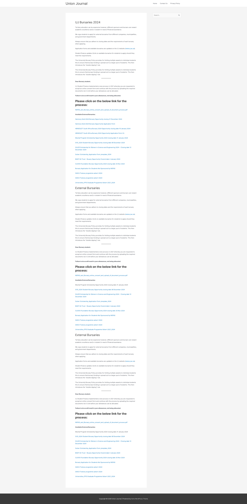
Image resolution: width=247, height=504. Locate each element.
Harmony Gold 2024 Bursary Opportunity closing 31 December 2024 (98, 119)
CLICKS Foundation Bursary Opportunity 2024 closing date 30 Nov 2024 (100, 164)
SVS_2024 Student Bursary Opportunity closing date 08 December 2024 (100, 143)
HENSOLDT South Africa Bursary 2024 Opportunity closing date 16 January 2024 (102, 128)
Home (155, 3)
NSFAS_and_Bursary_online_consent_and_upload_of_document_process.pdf (101, 110)
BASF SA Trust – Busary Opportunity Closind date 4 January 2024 (97, 159)
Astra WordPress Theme (139, 499)
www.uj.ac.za (130, 48)
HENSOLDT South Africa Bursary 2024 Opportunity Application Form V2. (100, 133)
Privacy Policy (175, 3)
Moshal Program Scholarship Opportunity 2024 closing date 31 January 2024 (101, 138)
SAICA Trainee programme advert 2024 (88, 173)
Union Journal (76, 3)
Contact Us (163, 3)
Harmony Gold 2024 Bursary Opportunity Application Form (95, 124)
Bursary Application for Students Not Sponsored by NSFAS (95, 168)
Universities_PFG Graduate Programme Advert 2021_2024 (95, 183)
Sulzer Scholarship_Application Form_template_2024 (93, 154)
